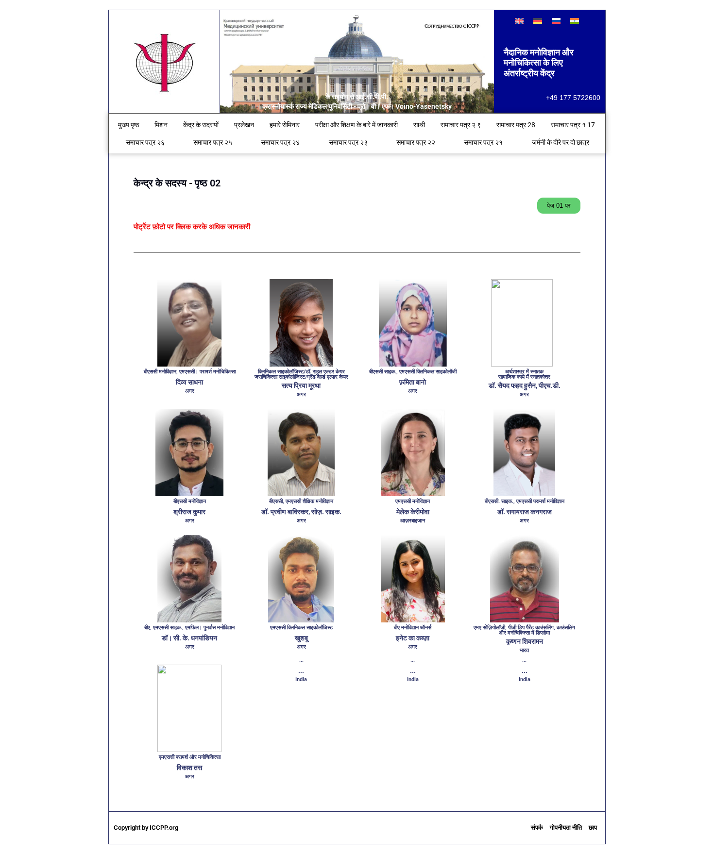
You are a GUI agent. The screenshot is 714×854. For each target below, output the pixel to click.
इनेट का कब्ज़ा (412, 638)
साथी (419, 125)
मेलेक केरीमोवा (412, 512)
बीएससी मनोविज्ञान (189, 501)
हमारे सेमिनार (285, 125)
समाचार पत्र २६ (145, 142)
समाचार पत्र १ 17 (573, 125)
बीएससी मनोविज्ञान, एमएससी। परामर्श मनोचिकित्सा (190, 371)
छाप (593, 827)
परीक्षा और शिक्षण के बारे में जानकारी (356, 125)
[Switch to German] (537, 21)
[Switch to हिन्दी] (574, 21)
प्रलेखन (244, 125)
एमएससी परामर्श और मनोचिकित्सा (190, 757)
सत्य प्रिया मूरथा (301, 385)
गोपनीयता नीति (566, 827)
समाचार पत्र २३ (348, 142)
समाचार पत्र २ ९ (461, 125)
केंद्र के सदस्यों (201, 125)
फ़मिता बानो (412, 382)
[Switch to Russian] (556, 21)
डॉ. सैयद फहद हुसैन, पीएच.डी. (525, 385)
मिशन (161, 125)
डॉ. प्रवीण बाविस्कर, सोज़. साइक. (301, 512)
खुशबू (301, 638)
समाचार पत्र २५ (212, 142)
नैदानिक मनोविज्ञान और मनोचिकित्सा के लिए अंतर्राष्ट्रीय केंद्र (539, 62)
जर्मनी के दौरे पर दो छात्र (560, 142)
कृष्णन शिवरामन (524, 641)
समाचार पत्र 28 (515, 125)
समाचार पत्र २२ (415, 142)
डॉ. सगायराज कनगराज (524, 512)
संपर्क (537, 827)
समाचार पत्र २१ (483, 142)
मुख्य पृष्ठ (128, 125)
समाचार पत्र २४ (280, 142)
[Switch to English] (519, 21)
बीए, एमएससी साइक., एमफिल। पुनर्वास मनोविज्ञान (189, 627)
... (301, 670)
